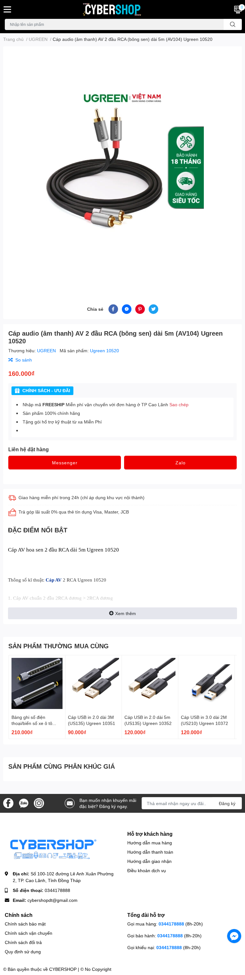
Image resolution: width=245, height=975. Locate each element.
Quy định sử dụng (23, 951)
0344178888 (57, 890)
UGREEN (47, 350)
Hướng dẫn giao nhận (149, 861)
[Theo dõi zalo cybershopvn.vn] (24, 802)
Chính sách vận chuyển (28, 933)
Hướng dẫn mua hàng (149, 842)
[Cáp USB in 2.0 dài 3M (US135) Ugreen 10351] (93, 683)
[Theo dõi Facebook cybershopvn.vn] (8, 802)
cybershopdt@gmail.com (52, 900)
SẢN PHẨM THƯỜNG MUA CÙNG (58, 646)
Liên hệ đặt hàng (28, 449)
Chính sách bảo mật (25, 923)
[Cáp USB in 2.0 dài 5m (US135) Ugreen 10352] (149, 683)
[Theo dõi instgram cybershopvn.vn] (39, 802)
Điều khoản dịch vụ (146, 870)
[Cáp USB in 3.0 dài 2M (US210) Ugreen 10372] (206, 683)
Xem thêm (125, 613)
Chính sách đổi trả (23, 942)
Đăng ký (227, 803)
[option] (122, 167)
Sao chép (179, 404)
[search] (233, 24)
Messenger (65, 462)
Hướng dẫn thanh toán (150, 852)
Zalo (180, 462)
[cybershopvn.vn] (122, 9)
